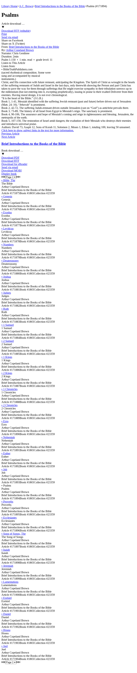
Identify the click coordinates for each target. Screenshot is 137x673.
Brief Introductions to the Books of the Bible (60, 6)
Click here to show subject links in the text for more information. (37, 130)
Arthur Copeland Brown (20, 50)
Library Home (9, 6)
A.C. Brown (26, 6)
